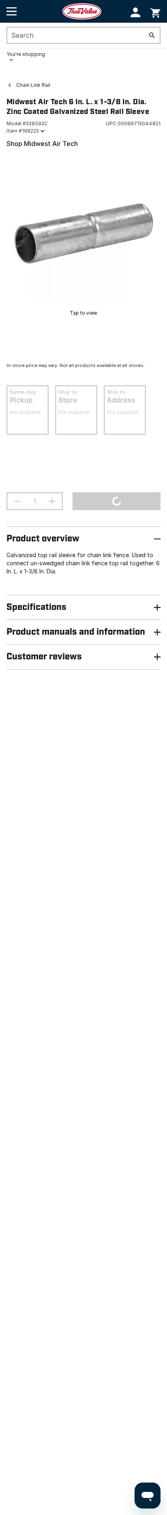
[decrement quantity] (17, 501)
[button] (136, 12)
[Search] (152, 35)
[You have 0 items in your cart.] (155, 11)
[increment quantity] (52, 501)
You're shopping (25, 54)
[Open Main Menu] (11, 11)
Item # (22, 131)
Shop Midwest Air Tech (42, 143)
